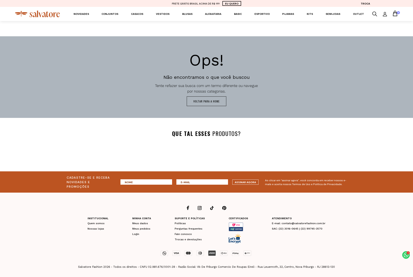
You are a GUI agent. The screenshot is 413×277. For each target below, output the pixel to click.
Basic (238, 13)
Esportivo (262, 13)
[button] (406, 255)
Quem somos (96, 223)
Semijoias (333, 13)
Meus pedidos (141, 228)
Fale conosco (183, 234)
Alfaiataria (213, 13)
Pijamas (288, 13)
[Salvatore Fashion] (37, 14)
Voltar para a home (206, 101)
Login (135, 234)
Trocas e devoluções (188, 239)
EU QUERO (232, 3)
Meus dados (140, 223)
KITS (310, 13)
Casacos (137, 13)
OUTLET (358, 13)
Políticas (180, 223)
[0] (395, 14)
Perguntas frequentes (188, 228)
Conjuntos (110, 13)
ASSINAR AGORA (245, 182)
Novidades (81, 13)
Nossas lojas (96, 228)
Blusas (187, 13)
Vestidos (163, 13)
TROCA (365, 3)
